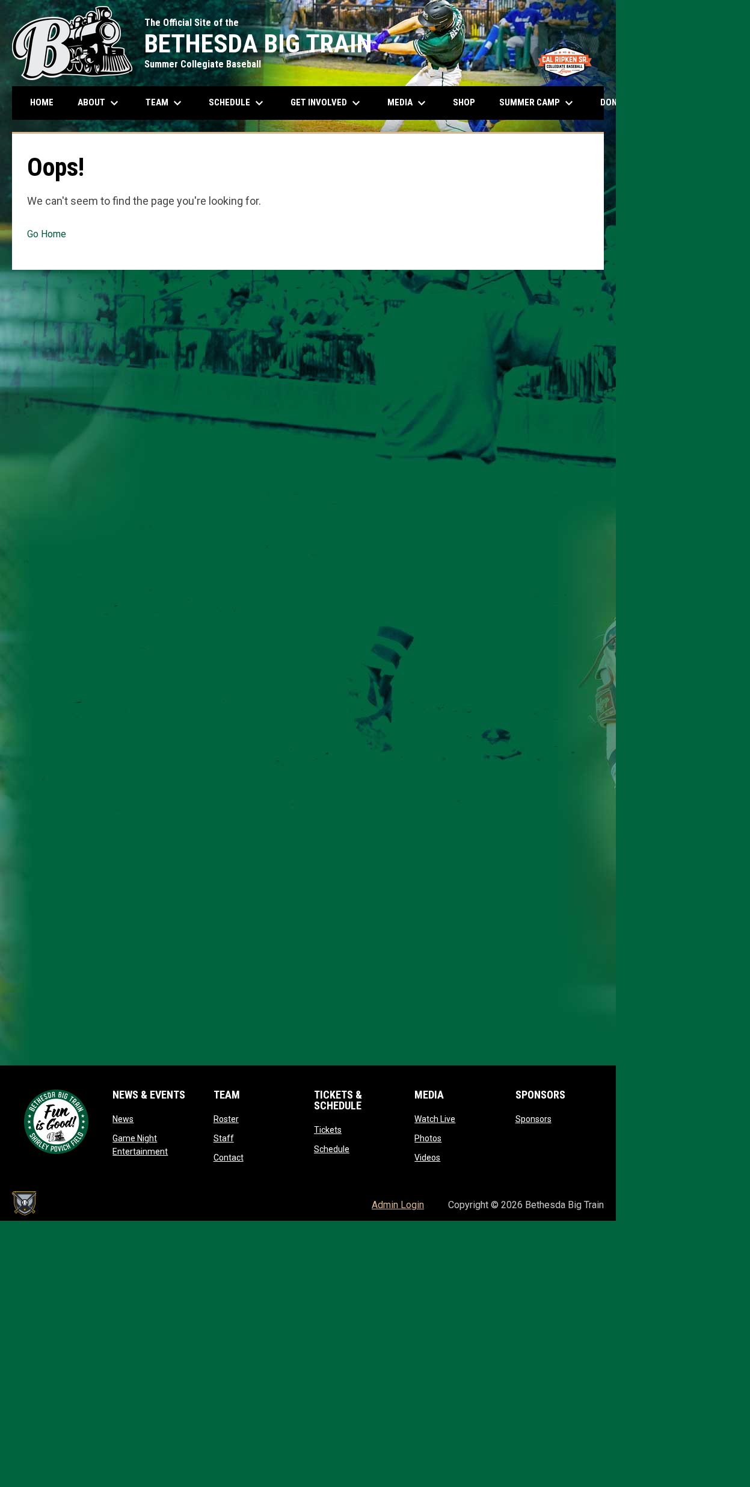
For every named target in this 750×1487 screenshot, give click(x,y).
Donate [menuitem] (624, 103)
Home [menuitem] (42, 102)
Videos (427, 1157)
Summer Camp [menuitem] (537, 103)
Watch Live (434, 1119)
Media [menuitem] (408, 103)
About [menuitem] (99, 103)
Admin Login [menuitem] (398, 1205)
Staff (224, 1138)
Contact (229, 1157)
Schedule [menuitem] (242, 103)
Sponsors (533, 1119)
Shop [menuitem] (468, 102)
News (123, 1119)
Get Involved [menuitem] (326, 103)
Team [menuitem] (165, 103)
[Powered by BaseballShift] (24, 1203)
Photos (427, 1138)
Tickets (328, 1130)
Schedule (331, 1149)
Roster (226, 1119)
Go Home (46, 234)
